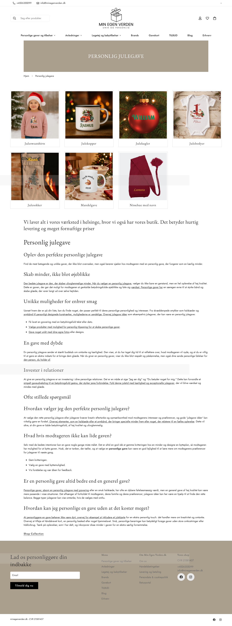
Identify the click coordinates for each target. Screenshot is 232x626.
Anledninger (72, 35)
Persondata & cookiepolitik (153, 577)
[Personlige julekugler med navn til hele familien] (143, 115)
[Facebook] (181, 577)
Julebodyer (197, 143)
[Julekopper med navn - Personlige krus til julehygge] (89, 115)
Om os (142, 561)
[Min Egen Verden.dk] (116, 18)
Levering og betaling (150, 572)
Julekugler (143, 143)
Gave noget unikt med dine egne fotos (49, 332)
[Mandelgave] (89, 176)
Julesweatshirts (35, 143)
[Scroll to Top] (225, 608)
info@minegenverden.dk (190, 570)
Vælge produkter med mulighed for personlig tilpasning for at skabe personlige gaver (74, 327)
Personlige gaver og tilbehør (37, 35)
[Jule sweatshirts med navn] (35, 115)
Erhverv (207, 35)
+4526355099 (185, 566)
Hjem (26, 76)
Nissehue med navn (143, 205)
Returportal (145, 582)
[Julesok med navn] (35, 176)
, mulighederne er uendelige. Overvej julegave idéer (99, 314)
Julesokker (35, 205)
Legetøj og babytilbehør (105, 35)
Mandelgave (89, 205)
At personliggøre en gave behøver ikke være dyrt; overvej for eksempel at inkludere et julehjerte (74, 517)
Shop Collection (34, 534)
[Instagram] (190, 577)
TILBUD (173, 35)
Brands (135, 35)
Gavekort (154, 35)
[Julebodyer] (197, 115)
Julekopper (88, 143)
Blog (190, 35)
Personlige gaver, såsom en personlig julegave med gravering (56, 490)
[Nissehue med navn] (143, 176)
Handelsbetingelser (149, 566)
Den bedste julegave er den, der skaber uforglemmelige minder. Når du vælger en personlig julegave (77, 283)
